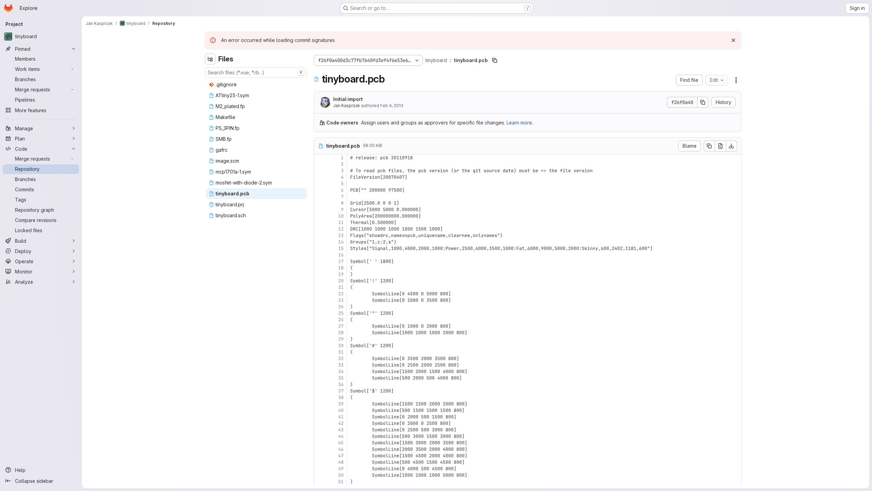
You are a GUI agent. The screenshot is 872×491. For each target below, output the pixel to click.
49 (341, 469)
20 (341, 281)
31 (341, 352)
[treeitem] (256, 84)
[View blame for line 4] (320, 177)
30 (341, 345)
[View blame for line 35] (320, 378)
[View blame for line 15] (320, 248)
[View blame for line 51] (320, 481)
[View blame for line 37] (320, 391)
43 (341, 430)
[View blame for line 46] (320, 449)
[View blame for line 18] (320, 268)
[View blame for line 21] (320, 287)
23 (341, 300)
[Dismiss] (733, 40)
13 (341, 235)
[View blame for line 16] (320, 255)
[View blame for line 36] (320, 384)
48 (341, 462)
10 (341, 216)
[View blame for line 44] (320, 436)
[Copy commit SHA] (703, 102)
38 (341, 397)
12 (341, 229)
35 (341, 378)
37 (341, 391)
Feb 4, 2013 (391, 105)
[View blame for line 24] (320, 306)
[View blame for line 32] (320, 358)
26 (341, 320)
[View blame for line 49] (320, 468)
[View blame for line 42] (320, 423)
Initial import (348, 99)
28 (341, 333)
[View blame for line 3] (320, 170)
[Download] (731, 145)
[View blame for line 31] (320, 352)
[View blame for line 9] (320, 209)
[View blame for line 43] (320, 430)
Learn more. (520, 122)
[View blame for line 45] (320, 443)
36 (341, 384)
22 (341, 294)
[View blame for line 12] (320, 229)
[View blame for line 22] (320, 294)
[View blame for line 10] (320, 216)
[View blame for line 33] (320, 365)
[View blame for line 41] (320, 417)
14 (341, 242)
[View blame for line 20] (320, 281)
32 (341, 358)
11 (341, 222)
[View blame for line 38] (320, 397)
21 (341, 287)
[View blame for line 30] (320, 345)
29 (341, 339)
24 (341, 307)
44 (341, 436)
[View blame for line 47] (320, 455)
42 (341, 423)
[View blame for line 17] (320, 261)
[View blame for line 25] (320, 313)
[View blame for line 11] (320, 222)
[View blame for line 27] (320, 326)
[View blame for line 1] (320, 157)
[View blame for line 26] (320, 319)
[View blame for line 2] (320, 164)
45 (341, 443)
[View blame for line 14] (320, 242)
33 (341, 365)
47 (341, 456)
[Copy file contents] (709, 145)
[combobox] (256, 72)
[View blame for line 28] (320, 332)
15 (341, 248)
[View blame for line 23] (320, 300)
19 (341, 274)
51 (341, 482)
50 (341, 475)
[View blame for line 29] (320, 339)
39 (341, 404)
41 (341, 417)
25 (341, 313)
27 (341, 326)
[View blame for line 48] (320, 462)
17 (341, 261)
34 (341, 371)
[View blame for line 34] (320, 371)
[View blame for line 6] (320, 190)
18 (341, 268)
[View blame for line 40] (320, 410)
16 (341, 255)
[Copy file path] (494, 60)
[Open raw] (720, 145)
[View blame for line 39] (320, 404)
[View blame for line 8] (320, 203)
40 (341, 410)
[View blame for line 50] (320, 475)
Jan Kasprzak (346, 105)
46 (341, 449)
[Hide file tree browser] (210, 59)
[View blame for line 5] (320, 183)
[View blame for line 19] (320, 274)
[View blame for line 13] (320, 235)
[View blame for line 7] (320, 196)
